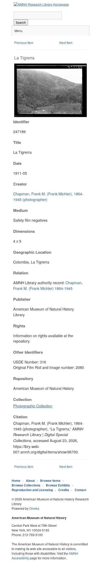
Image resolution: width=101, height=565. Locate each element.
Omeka (34, 508)
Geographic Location (32, 252)
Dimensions (24, 231)
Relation (20, 273)
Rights (19, 326)
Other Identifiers (28, 352)
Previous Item (23, 42)
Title (17, 142)
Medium (20, 210)
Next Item (66, 42)
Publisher (22, 299)
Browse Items (50, 480)
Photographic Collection (32, 405)
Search (21, 22)
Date (17, 163)
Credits (63, 489)
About (30, 480)
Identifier (21, 122)
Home (16, 480)
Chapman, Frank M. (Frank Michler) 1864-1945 (48, 285)
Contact (80, 489)
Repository (23, 378)
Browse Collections (26, 485)
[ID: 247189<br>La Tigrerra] (50, 115)
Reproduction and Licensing (32, 489)
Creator (20, 184)
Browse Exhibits (58, 485)
